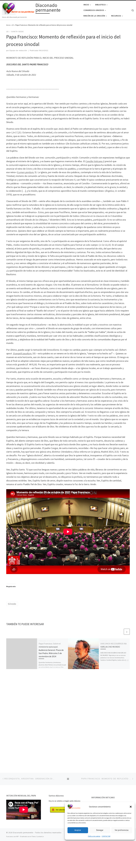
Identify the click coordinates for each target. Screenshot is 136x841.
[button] (130, 806)
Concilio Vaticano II (95, 161)
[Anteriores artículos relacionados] (120, 632)
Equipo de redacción (18, 50)
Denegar (99, 830)
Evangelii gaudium (22, 353)
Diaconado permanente (23, 832)
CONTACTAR (106, 836)
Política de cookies (94, 836)
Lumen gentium (25, 172)
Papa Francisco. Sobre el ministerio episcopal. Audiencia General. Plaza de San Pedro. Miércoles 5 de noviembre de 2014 (51, 650)
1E (13, 25)
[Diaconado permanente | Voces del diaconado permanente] (18, 8)
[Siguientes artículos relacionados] (127, 632)
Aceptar (78, 830)
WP (17, 836)
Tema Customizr (38, 836)
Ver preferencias (122, 830)
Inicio (8, 25)
